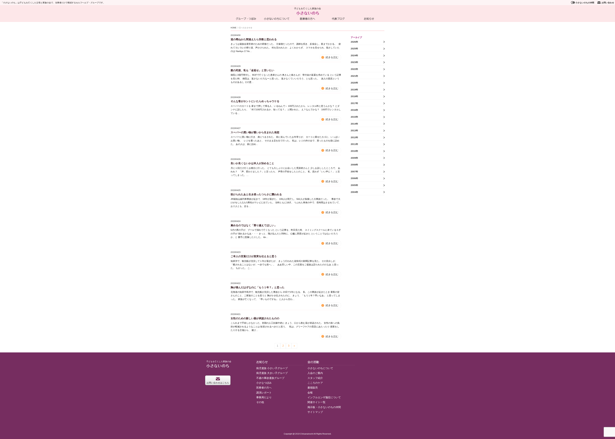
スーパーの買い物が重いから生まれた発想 (255, 132)
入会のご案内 (315, 373)
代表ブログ (338, 18)
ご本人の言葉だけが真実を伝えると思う (254, 256)
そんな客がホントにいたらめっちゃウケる (255, 101)
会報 (310, 392)
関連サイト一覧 (316, 402)
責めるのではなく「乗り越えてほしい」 (254, 225)
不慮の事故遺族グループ (270, 378)
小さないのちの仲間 (584, 2)
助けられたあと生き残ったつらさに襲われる (256, 194)
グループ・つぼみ (246, 18)
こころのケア (315, 382)
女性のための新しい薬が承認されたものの (255, 318)
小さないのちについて (277, 18)
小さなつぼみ (264, 382)
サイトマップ (315, 412)
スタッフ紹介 (315, 378)
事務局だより (264, 397)
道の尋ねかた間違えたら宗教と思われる (254, 39)
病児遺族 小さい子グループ (272, 368)
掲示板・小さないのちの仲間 (324, 407)
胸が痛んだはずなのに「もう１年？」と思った (257, 287)
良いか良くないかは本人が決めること (252, 163)
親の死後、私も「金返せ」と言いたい (252, 70)
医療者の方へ (307, 18)
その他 (260, 402)
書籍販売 (313, 387)
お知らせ (369, 18)
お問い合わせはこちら (218, 382)
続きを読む (332, 57)
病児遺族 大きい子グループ (272, 373)
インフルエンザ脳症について (324, 397)
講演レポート (264, 392)
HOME (233, 28)
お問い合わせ (608, 2)
